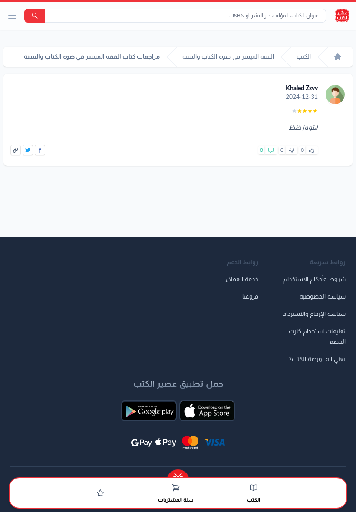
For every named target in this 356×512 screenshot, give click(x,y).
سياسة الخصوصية (323, 297)
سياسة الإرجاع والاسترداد (314, 314)
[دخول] (100, 492)
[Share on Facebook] (40, 150)
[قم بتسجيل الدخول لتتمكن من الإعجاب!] (312, 150)
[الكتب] (253, 487)
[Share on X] (28, 150)
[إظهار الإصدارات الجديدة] (178, 474)
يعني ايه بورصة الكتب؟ (317, 359)
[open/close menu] (12, 15)
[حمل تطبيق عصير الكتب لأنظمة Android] (149, 410)
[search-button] (34, 16)
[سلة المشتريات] (176, 487)
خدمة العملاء (241, 279)
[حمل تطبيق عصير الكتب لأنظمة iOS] (207, 410)
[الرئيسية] (337, 57)
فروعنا (250, 297)
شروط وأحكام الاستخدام (314, 279)
